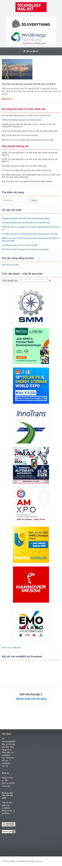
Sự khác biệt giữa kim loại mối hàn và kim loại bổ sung (26, 115)
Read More (6, 99)
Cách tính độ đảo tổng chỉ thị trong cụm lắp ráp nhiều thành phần (30, 131)
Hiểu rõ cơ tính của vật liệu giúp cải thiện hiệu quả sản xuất (27, 140)
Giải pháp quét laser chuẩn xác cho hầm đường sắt (24, 166)
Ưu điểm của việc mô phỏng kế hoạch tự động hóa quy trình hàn (30, 234)
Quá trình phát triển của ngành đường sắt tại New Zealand (27, 181)
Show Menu (32, 51)
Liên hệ (5, 766)
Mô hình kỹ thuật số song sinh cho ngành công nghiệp (25, 249)
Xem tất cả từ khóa (10, 265)
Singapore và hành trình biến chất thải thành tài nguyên (26, 218)
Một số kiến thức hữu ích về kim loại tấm (20, 135)
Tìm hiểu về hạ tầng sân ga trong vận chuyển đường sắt (26, 170)
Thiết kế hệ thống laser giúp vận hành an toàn (21, 120)
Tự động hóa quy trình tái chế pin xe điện (19, 245)
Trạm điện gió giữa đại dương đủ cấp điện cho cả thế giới (29, 84)
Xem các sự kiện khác (11, 647)
